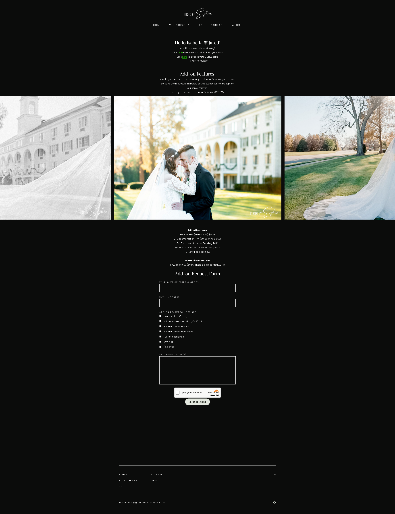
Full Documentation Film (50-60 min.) (184, 321)
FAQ (200, 25)
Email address (170, 297)
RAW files (168, 341)
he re (180, 52)
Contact (218, 25)
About (237, 25)
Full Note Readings (174, 336)
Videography (179, 25)
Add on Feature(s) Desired (179, 312)
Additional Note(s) (174, 354)
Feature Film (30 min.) (175, 316)
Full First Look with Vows (176, 326)
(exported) (169, 346)
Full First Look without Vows (178, 331)
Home (157, 25)
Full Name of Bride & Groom (180, 282)
